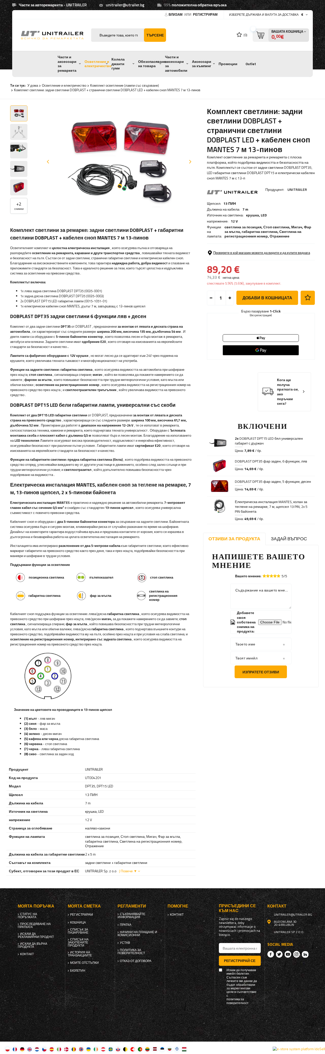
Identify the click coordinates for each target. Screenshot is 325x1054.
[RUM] (73, 1049)
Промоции (228, 63)
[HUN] (184, 1049)
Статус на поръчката (27, 916)
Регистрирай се (239, 960)
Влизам (176, 14)
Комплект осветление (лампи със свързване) (124, 85)
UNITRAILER (297, 189)
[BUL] (169, 1049)
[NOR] (81, 1049)
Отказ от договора (135, 961)
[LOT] (154, 1049)
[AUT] (103, 1049)
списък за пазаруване (78, 931)
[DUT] (37, 1049)
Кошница (78, 922)
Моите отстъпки (84, 962)
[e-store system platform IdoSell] (299, 1049)
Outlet (251, 63)
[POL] (7, 1049)
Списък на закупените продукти (78, 942)
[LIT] (147, 1049)
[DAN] (66, 1049)
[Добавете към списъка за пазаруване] (308, 298)
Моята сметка (84, 906)
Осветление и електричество (98, 64)
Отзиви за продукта (234, 538)
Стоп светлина (276, 227)
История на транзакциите (80, 954)
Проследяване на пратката (34, 925)
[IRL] (96, 1049)
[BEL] (125, 1049)
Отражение (279, 236)
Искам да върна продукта (32, 945)
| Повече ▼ (128, 871)
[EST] (162, 1049)
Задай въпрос (289, 538)
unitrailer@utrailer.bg (125, 5)
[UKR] (88, 1049)
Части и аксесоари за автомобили (176, 63)
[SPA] (51, 1049)
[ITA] (59, 1049)
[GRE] (177, 1049)
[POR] (140, 1049)
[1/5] (264, 576)
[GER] (22, 1049)
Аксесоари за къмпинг (201, 64)
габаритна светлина (260, 231)
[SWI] (132, 1049)
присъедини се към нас (237, 908)
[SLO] (118, 1049)
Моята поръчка (36, 906)
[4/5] (275, 576)
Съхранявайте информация (131, 916)
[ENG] (29, 1049)
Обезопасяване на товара (152, 64)
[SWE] (110, 1049)
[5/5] (278, 576)
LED (264, 215)
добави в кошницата (267, 298)
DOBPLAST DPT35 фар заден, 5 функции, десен (273, 481)
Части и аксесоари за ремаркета (67, 63)
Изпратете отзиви (260, 672)
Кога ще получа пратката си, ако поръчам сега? (288, 392)
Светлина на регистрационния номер (262, 234)
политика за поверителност (131, 952)
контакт (27, 954)
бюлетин (77, 970)
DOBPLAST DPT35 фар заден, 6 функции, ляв (271, 461)
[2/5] (268, 576)
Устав (125, 942)
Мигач (296, 227)
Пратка (125, 924)
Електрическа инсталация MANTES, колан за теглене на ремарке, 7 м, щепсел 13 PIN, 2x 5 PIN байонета (271, 506)
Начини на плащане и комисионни (137, 934)
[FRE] (15, 1049)
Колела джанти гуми (118, 64)
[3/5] (271, 576)
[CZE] (44, 1049)
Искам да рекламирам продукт (36, 935)
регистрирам (205, 14)
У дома (32, 85)
